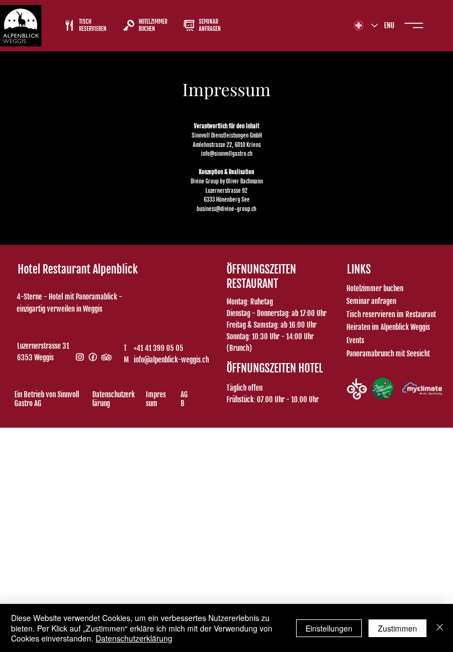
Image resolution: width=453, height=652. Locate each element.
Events (355, 340)
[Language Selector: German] (365, 25)
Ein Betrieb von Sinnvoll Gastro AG (46, 399)
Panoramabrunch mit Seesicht (388, 353)
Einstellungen (328, 628)
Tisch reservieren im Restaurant (391, 314)
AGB (184, 399)
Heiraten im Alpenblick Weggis (388, 327)
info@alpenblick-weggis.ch (171, 359)
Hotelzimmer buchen (374, 288)
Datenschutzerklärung (113, 399)
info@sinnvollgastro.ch (226, 153)
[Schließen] (439, 628)
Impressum (156, 399)
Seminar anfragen (371, 301)
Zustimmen (397, 628)
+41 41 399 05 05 (158, 348)
